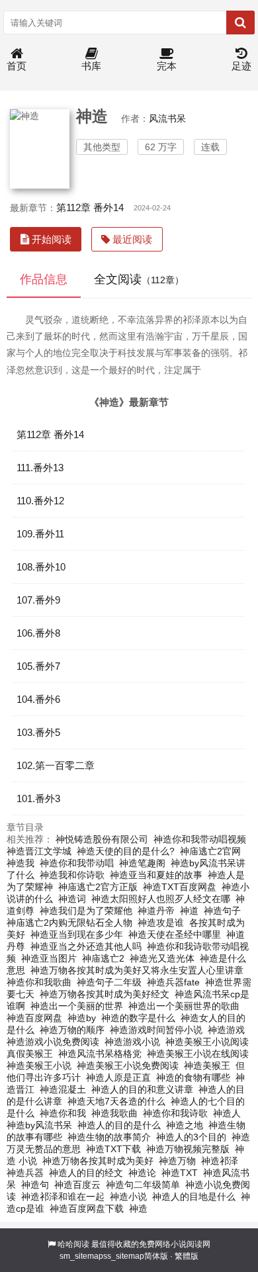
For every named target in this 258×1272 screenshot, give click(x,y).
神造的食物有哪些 (193, 1077)
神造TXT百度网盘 (179, 887)
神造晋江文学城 (39, 851)
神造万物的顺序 (72, 1029)
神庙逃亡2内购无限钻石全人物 (69, 922)
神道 (189, 910)
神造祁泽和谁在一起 (63, 1196)
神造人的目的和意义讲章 (142, 1089)
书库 (91, 65)
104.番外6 (38, 699)
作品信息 (43, 279)
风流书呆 (167, 118)
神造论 (142, 1172)
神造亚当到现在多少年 (76, 934)
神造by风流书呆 (39, 1125)
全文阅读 (139, 279)
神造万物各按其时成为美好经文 (104, 994)
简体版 (156, 1256)
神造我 (20, 863)
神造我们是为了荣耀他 (86, 910)
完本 (167, 65)
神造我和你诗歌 (72, 875)
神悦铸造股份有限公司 (102, 839)
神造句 (35, 1184)
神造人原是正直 (118, 1077)
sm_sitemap (81, 1256)
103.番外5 (38, 732)
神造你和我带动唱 (77, 863)
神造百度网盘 (34, 1018)
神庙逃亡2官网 (210, 851)
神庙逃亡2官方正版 (98, 887)
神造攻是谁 (161, 922)
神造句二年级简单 (143, 1184)
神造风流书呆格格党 (100, 1053)
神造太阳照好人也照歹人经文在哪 (160, 898)
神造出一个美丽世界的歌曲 (183, 1006)
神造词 (72, 898)
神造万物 (177, 1161)
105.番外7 (38, 666)
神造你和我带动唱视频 (199, 839)
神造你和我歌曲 (39, 982)
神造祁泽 (219, 1161)
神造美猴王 (207, 1065)
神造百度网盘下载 (87, 1208)
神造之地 (184, 1125)
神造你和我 (63, 1113)
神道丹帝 (156, 910)
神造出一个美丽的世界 (76, 1006)
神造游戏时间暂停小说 (156, 1029)
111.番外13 (40, 467)
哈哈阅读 (73, 1244)
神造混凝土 (63, 1089)
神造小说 (128, 1196)
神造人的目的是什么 (119, 1125)
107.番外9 (38, 600)
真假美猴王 (30, 1053)
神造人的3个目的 (191, 1137)
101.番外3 (38, 798)
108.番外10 (41, 566)
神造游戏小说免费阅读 (53, 1041)
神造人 (227, 1113)
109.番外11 (40, 533)
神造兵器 (25, 1172)
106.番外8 (38, 633)
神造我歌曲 (114, 1113)
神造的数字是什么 (138, 1018)
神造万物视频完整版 (188, 1149)
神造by (81, 1018)
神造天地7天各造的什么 (116, 1101)
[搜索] (240, 22)
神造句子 (222, 910)
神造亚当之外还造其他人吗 (86, 946)
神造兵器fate (173, 982)
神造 (138, 1208)
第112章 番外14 (90, 207)
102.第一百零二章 (56, 765)
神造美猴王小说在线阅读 (198, 1053)
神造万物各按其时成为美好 (97, 1161)
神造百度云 (77, 1184)
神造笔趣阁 (142, 863)
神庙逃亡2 (103, 958)
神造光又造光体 (162, 958)
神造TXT (179, 1172)
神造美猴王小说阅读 (207, 1041)
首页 (16, 65)
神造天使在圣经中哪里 (174, 934)
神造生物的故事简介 (109, 1137)
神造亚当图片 (49, 958)
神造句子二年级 (109, 982)
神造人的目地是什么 (194, 1196)
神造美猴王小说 (39, 1065)
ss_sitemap (123, 1256)
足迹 (241, 65)
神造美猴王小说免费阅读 (128, 1065)
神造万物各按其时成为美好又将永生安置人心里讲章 (136, 970)
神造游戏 (226, 1029)
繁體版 (186, 1256)
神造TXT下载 (113, 1149)
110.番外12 (40, 500)
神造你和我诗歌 (175, 1113)
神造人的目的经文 (86, 1172)
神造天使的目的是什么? (126, 851)
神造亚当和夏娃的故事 (156, 875)
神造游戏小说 (132, 1041)
